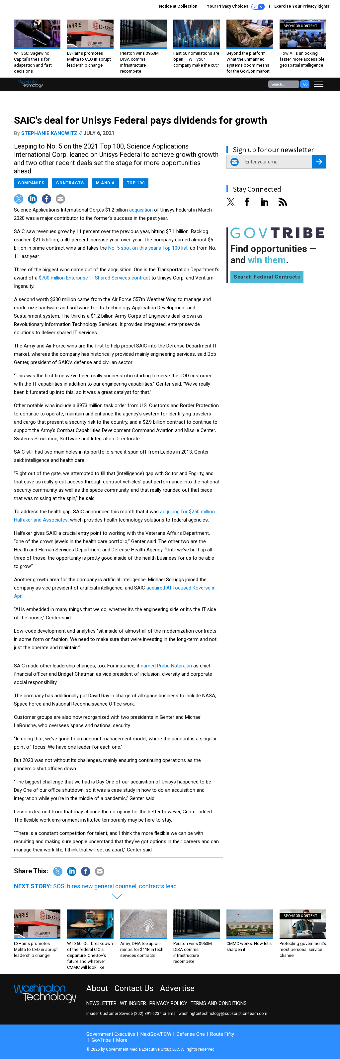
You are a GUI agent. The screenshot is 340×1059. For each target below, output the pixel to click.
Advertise (177, 988)
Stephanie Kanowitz (49, 133)
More (122, 1040)
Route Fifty (222, 1034)
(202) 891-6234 (148, 1013)
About (97, 988)
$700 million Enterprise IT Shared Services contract (94, 278)
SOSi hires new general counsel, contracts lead (115, 886)
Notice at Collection (178, 6)
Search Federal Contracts (267, 277)
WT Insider (133, 1003)
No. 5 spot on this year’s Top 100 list (148, 248)
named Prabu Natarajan (166, 666)
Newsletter (101, 1003)
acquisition (141, 210)
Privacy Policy (168, 1003)
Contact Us (134, 988)
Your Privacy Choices (228, 6)
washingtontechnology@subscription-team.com (223, 1013)
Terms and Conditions (219, 1003)
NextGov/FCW (155, 1034)
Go (305, 84)
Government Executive (110, 1034)
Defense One (191, 1034)
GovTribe (101, 1040)
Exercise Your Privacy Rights (301, 6)
